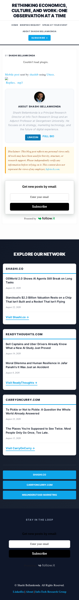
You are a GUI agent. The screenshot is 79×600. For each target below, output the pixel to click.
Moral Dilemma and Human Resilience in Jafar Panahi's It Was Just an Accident (36, 364)
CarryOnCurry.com (40, 484)
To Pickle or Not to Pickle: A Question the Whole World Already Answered (38, 411)
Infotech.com (52, 169)
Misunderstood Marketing (39, 494)
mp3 (20, 82)
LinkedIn (32, 137)
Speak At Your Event (54, 25)
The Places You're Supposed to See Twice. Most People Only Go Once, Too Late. (38, 430)
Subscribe (38, 38)
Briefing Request (30, 25)
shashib (34, 74)
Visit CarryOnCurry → (20, 448)
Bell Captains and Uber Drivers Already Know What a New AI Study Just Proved (36, 345)
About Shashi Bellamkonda (40, 31)
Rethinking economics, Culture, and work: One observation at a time (39, 10)
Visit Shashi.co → (17, 317)
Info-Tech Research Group (50, 592)
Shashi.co (39, 474)
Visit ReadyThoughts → (21, 382)
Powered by (30, 218)
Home (15, 25)
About (29, 592)
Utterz (50, 74)
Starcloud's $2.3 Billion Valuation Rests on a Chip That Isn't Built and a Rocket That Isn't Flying (39, 299)
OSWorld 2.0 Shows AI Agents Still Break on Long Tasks (39, 280)
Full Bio (48, 136)
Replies (10, 82)
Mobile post (12, 74)
